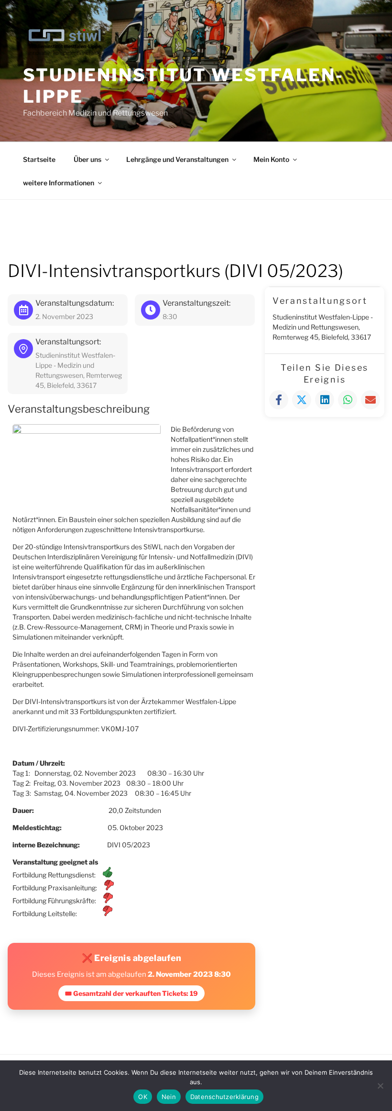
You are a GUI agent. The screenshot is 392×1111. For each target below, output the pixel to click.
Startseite (39, 159)
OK (142, 1096)
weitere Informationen (58, 183)
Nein (169, 1096)
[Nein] (380, 1085)
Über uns (87, 159)
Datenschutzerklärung (224, 1096)
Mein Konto (271, 159)
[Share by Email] (370, 399)
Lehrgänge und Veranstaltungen (177, 159)
